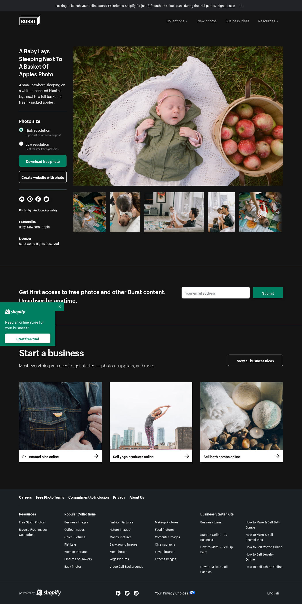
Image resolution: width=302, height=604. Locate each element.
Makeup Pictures (166, 521)
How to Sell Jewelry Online (260, 557)
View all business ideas (255, 360)
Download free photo (43, 161)
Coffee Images (74, 529)
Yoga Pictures (119, 558)
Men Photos (118, 551)
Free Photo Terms (50, 497)
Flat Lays (70, 544)
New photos (207, 20)
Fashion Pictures (121, 521)
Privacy (119, 497)
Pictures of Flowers (78, 558)
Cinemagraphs (165, 544)
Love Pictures (164, 551)
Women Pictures (76, 551)
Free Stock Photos (32, 521)
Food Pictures (164, 529)
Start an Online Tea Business (213, 537)
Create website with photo (42, 177)
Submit (268, 292)
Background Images (123, 544)
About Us (137, 497)
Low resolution (37, 144)
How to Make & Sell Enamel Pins (259, 537)
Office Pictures (74, 536)
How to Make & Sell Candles (214, 569)
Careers (25, 497)
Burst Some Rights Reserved (39, 243)
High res (111, 227)
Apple (46, 226)
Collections (175, 20)
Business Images (76, 521)
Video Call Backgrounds (126, 566)
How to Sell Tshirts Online (264, 566)
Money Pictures (121, 536)
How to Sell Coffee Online (264, 546)
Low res (93, 227)
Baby (22, 226)
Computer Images (167, 536)
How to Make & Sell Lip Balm (216, 549)
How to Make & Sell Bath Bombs (263, 524)
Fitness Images (165, 558)
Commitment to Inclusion (88, 497)
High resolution (38, 130)
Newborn (33, 226)
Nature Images (120, 529)
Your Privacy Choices (171, 592)
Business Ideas (210, 521)
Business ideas (237, 20)
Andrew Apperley (45, 209)
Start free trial (27, 338)
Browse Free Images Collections (33, 532)
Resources (266, 20)
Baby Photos (73, 566)
